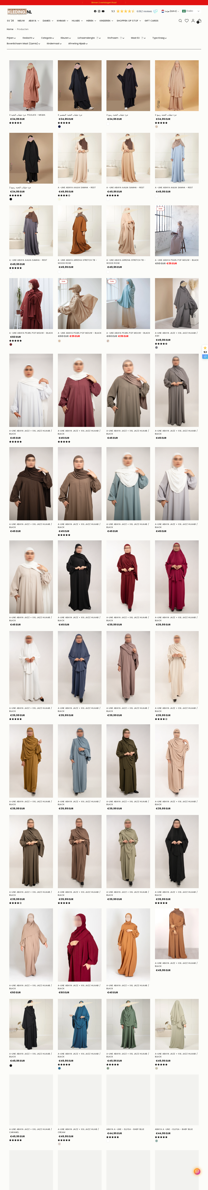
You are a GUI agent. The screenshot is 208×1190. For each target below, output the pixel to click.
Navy (59, 126)
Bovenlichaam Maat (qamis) (22, 43)
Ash (156, 347)
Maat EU (135, 37)
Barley (107, 199)
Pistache (156, 1068)
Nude (156, 126)
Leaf (107, 1068)
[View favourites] (187, 21)
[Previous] (82, 2)
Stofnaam (113, 37)
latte (59, 340)
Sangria (10, 344)
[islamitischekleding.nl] (20, 12)
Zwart (10, 1065)
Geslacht (27, 37)
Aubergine (107, 123)
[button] (15, 123)
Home (10, 29)
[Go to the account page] (193, 21)
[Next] (125, 2)
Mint (156, 1140)
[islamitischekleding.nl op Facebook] (95, 11)
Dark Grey (10, 271)
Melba (10, 126)
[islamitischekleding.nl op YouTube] (103, 11)
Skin (107, 271)
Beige (59, 199)
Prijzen (10, 37)
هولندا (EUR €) (171, 11)
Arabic (189, 11)
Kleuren (65, 37)
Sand (107, 340)
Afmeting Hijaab (76, 43)
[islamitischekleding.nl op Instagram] (99, 11)
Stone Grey (107, 1140)
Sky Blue (156, 196)
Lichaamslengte (86, 37)
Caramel (59, 271)
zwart (10, 199)
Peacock (59, 1068)
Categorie (46, 37)
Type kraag (158, 37)
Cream (59, 1143)
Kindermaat (53, 43)
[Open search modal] (180, 21)
